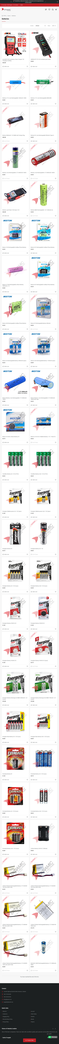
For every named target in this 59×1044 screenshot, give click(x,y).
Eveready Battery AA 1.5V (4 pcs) (38, 774)
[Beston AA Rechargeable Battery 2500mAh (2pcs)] (15, 345)
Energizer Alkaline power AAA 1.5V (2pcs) (40, 511)
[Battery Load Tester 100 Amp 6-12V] (15, 194)
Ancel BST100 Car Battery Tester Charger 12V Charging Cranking (13, 60)
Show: (49, 25)
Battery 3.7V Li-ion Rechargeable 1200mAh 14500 (14, 98)
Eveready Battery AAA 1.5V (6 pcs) (10, 848)
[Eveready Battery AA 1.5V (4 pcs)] (43, 758)
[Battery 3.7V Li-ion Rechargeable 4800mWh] (43, 82)
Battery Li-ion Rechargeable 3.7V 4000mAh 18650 (43, 172)
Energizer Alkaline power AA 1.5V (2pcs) (11, 511)
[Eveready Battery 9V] (15, 758)
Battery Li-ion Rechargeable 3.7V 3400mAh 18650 (14, 172)
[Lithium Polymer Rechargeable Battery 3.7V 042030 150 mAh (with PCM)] (15, 870)
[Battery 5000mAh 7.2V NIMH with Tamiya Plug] (15, 120)
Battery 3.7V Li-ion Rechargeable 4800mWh (41, 98)
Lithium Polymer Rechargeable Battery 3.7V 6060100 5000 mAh (43, 925)
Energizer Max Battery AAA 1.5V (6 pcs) (40, 736)
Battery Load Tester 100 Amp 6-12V (10, 210)
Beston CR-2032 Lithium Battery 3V (10, 436)
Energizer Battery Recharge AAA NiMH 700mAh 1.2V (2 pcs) (43, 698)
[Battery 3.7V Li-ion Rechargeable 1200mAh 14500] (15, 82)
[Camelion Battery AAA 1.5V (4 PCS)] (43, 458)
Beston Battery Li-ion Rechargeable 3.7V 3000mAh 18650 (14, 398)
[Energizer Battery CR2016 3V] (15, 608)
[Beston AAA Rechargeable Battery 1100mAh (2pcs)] (43, 345)
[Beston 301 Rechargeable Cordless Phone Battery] (43, 269)
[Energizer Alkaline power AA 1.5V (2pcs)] (15, 496)
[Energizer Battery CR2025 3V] (43, 608)
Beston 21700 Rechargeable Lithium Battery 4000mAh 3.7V (13, 285)
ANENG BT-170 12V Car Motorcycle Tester (41, 59)
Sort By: (32, 25)
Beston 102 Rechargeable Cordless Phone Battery (14, 247)
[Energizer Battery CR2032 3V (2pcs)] (43, 645)
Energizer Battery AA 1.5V (37, 548)
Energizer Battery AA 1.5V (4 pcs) (10, 586)
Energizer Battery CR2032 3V (9, 660)
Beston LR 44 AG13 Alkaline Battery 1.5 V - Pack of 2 (43, 436)
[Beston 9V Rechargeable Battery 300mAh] (43, 308)
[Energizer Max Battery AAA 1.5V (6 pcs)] (43, 721)
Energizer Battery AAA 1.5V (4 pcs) (39, 586)
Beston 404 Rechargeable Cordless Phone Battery (14, 323)
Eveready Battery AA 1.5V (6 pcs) (10, 811)
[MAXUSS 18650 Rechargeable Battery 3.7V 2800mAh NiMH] (43, 948)
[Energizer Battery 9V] (15, 533)
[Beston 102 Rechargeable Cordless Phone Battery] (15, 232)
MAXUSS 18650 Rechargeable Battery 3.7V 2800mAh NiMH (43, 964)
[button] (45, 1)
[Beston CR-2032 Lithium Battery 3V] (15, 421)
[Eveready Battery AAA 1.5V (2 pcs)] (43, 796)
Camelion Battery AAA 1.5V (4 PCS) (39, 474)
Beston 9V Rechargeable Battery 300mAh (40, 323)
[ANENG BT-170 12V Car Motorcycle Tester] (43, 44)
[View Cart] (56, 9)
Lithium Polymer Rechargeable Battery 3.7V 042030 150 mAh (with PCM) (14, 886)
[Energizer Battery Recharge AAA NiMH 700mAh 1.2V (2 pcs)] (43, 682)
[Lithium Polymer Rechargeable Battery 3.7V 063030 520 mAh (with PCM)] (43, 870)
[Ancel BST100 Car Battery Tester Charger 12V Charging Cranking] (15, 44)
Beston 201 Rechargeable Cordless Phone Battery (42, 247)
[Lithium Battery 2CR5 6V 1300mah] (43, 833)
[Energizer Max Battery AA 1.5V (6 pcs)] (15, 721)
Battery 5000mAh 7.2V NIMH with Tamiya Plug (13, 135)
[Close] (57, 2)
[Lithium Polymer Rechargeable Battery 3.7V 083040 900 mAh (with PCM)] (15, 909)
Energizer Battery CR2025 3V (38, 623)
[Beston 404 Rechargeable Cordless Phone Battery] (15, 308)
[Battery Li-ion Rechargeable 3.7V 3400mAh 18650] (15, 157)
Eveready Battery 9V (7, 774)
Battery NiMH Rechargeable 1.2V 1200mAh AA (42, 210)
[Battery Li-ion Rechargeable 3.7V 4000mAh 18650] (43, 157)
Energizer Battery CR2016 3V (9, 623)
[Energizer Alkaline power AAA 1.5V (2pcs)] (43, 496)
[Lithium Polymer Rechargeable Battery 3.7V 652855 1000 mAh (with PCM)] (15, 948)
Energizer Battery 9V (7, 548)
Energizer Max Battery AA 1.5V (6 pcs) (11, 736)
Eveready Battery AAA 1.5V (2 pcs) (39, 811)
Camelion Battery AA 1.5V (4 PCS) (10, 474)
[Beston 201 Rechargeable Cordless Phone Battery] (43, 232)
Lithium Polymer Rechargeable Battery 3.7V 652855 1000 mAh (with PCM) (14, 964)
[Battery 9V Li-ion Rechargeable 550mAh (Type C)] (43, 120)
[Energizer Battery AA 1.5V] (43, 533)
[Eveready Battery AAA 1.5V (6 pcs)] (15, 833)
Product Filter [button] (30, 1040)
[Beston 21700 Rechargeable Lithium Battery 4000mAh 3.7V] (15, 269)
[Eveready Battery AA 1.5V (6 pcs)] (15, 796)
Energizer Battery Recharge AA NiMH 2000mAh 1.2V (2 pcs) (14, 698)
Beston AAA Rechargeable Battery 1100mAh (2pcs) (43, 360)
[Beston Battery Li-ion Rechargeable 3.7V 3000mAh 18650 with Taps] (43, 382)
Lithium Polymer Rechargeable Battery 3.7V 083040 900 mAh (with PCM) (14, 925)
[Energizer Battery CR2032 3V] (15, 645)
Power (9, 15)
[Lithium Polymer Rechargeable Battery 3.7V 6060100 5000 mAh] (43, 909)
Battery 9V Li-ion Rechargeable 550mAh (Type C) (42, 135)
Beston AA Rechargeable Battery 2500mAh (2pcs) (14, 360)
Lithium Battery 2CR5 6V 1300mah (39, 848)
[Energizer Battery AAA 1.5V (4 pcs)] (43, 570)
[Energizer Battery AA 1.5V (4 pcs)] (15, 570)
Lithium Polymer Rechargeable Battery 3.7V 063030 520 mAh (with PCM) (43, 886)
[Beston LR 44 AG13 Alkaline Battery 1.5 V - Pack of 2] (43, 421)
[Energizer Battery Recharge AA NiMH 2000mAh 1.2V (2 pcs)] (15, 682)
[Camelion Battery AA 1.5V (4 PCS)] (15, 458)
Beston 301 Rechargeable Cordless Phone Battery (42, 284)
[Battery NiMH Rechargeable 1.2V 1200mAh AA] (43, 194)
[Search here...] (52, 9)
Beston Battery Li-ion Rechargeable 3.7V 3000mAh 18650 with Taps (43, 398)
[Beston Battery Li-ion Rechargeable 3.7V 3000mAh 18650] (15, 382)
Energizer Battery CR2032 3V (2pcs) (39, 660)
